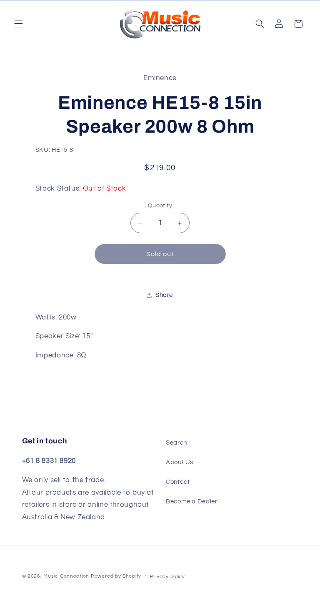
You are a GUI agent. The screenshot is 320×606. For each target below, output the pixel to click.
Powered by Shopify (116, 576)
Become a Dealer (191, 501)
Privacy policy (167, 576)
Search (176, 443)
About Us (179, 462)
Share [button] (164, 295)
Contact (178, 482)
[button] (18, 23)
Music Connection (66, 576)
